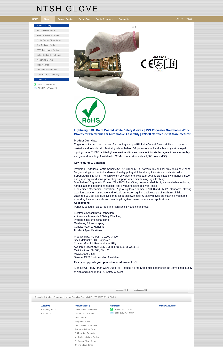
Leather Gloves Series (45, 70)
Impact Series (41, 65)
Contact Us (124, 19)
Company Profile (48, 310)
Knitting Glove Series (45, 30)
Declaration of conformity (46, 75)
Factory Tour (84, 19)
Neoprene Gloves (43, 60)
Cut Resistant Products (45, 45)
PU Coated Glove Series (46, 35)
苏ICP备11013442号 (107, 297)
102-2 (145, 290)
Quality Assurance (104, 19)
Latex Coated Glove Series (47, 55)
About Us (48, 19)
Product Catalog (65, 19)
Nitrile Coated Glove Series (47, 40)
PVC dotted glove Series (46, 50)
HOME (35, 19)
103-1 (125, 290)
